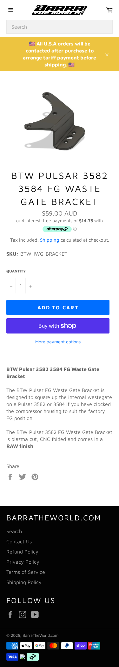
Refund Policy (22, 551)
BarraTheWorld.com (40, 635)
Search (14, 531)
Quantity (16, 271)
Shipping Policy (24, 582)
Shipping (49, 240)
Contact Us (19, 541)
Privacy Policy (22, 562)
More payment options (58, 341)
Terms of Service (25, 572)
